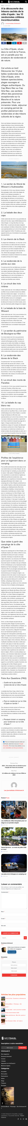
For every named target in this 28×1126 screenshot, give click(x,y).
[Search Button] (26, 1)
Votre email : (14, 968)
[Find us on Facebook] (18, 1119)
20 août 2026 (5, 825)
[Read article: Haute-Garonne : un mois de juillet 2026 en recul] (14, 836)
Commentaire (5, 892)
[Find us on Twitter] (20, 1119)
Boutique (3, 1085)
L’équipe (3, 1061)
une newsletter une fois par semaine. (13, 748)
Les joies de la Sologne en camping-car (13, 874)
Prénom (14, 962)
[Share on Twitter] (9, 43)
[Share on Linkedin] (14, 43)
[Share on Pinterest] (19, 43)
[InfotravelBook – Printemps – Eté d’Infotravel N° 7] (14, 1096)
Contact (3, 1058)
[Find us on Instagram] (23, 1119)
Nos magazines (5, 1054)
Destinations (8, 5)
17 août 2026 (5, 876)
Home (2, 5)
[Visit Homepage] (14, 1)
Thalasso (3, 1083)
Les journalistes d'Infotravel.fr (13, 23)
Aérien (3, 1078)
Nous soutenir (12, 952)
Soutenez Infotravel (6, 1056)
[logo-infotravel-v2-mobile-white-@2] (9, 1038)
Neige (2, 1081)
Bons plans (5, 817)
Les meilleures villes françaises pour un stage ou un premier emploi (14, 822)
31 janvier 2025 (6, 25)
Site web (3, 925)
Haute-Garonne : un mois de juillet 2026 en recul (13, 848)
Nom (3, 911)
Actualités (5, 844)
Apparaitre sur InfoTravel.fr (8, 1063)
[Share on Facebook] (3, 43)
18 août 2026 (5, 851)
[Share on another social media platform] (24, 43)
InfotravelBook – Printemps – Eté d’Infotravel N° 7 (14, 1107)
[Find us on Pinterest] (26, 1119)
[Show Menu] (2, 1)
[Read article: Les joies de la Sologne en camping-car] (14, 863)
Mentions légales (5, 1065)
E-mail (3, 918)
